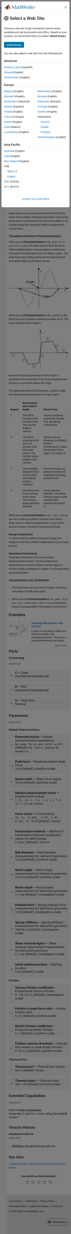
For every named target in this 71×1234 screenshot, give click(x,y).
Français (45, 132)
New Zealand (11, 161)
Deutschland (11, 101)
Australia (9, 151)
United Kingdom (47, 137)
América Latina (12, 67)
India (7, 156)
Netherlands (44, 91)
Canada (8, 72)
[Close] (65, 7)
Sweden (42, 111)
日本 (6, 181)
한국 (6, 186)
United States (11, 77)
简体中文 (12, 171)
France (8, 116)
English (45, 126)
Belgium (8, 91)
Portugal (42, 106)
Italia (7, 126)
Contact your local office (35, 198)
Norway (42, 96)
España (8, 106)
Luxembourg (11, 132)
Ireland (8, 121)
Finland (8, 111)
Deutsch (45, 121)
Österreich (43, 101)
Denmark (9, 96)
